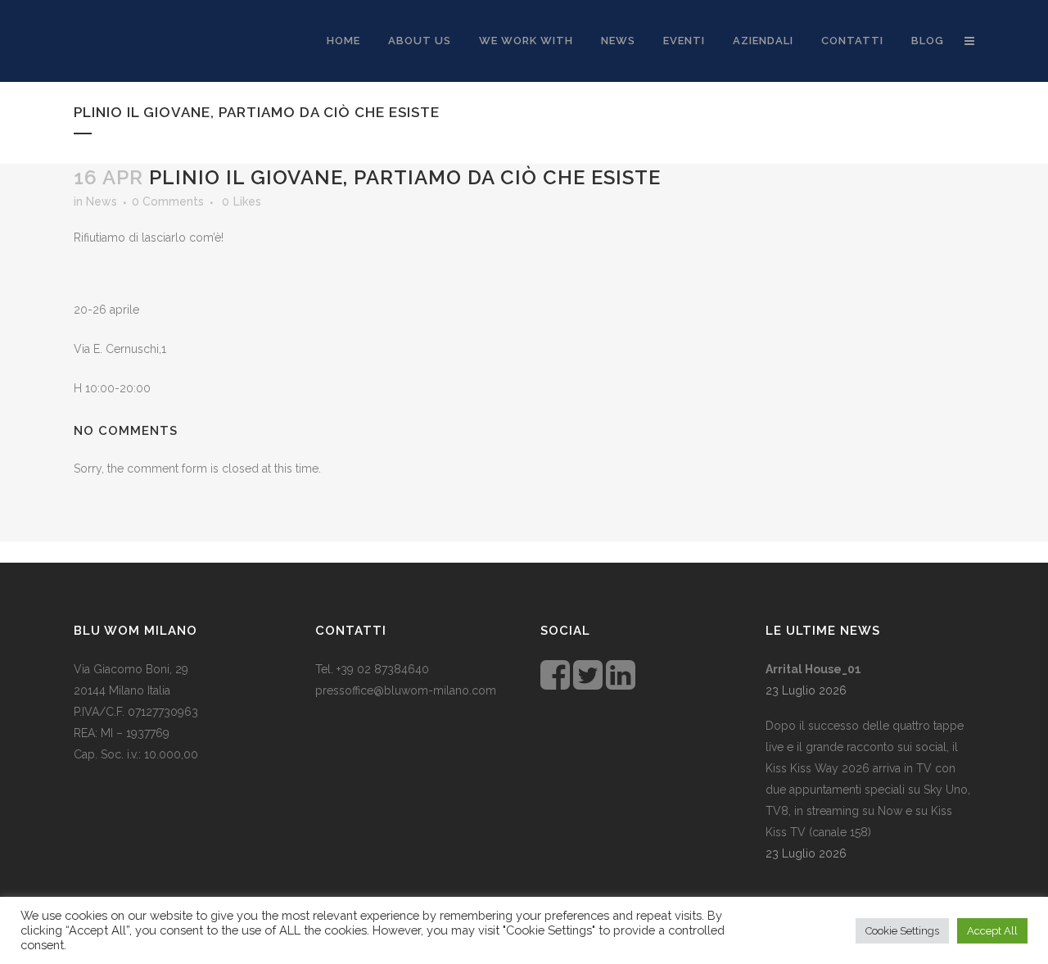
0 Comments (168, 201)
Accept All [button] (992, 931)
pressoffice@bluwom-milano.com (405, 690)
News (101, 201)
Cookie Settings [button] (902, 931)
